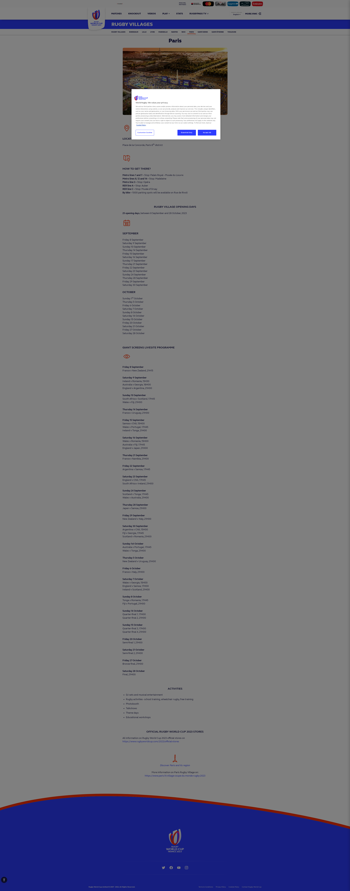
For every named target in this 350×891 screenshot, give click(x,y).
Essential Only (186, 132)
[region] (176, 114)
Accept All (207, 132)
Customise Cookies (144, 132)
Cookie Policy (141, 125)
